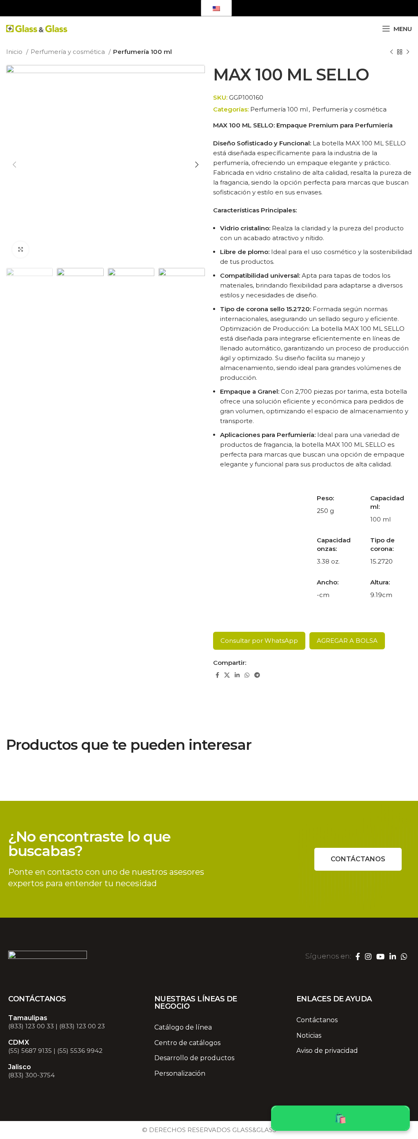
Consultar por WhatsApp (259, 640)
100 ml (380, 519)
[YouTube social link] (163, 8)
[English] (216, 8)
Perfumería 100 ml (142, 52)
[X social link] (227, 675)
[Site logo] (36, 28)
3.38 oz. (328, 561)
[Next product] (408, 52)
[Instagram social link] (151, 8)
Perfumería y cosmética (69, 52)
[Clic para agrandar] (20, 249)
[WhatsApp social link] (187, 8)
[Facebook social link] (140, 8)
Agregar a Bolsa (347, 640)
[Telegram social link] (257, 675)
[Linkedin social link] (175, 8)
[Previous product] (391, 52)
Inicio (15, 52)
